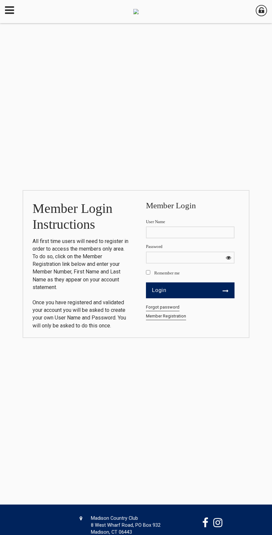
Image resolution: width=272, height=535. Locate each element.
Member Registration (166, 316)
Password (154, 246)
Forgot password (162, 307)
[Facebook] (207, 522)
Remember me (167, 273)
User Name (155, 221)
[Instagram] (220, 522)
